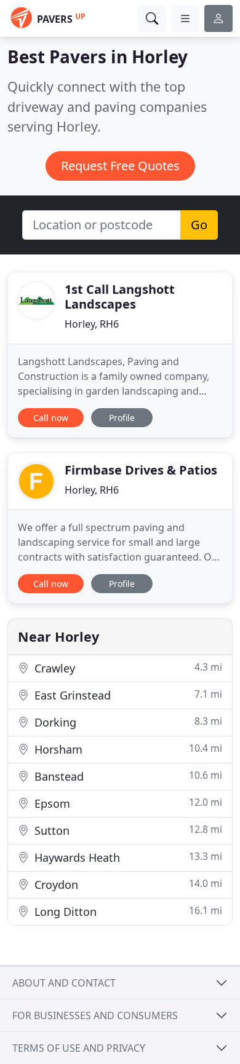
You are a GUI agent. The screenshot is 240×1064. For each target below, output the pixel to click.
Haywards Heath (126, 857)
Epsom (126, 803)
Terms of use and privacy (78, 1048)
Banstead (126, 776)
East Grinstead (126, 695)
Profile (122, 418)
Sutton (126, 830)
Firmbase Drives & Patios (141, 470)
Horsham (126, 749)
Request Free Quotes (120, 165)
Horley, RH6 (92, 324)
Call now (50, 418)
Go (199, 224)
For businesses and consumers (95, 1015)
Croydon (126, 884)
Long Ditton (126, 911)
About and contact (64, 983)
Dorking (126, 722)
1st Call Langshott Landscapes (120, 296)
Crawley (126, 668)
